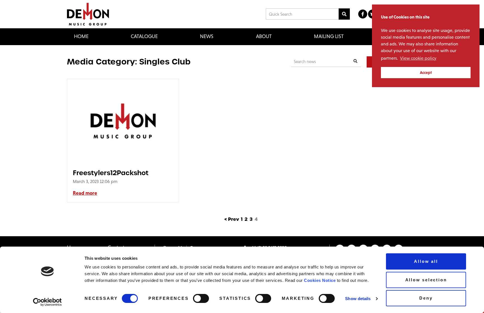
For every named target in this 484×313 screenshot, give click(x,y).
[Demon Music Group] (88, 14)
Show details (358, 298)
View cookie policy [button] (418, 58)
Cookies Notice (320, 280)
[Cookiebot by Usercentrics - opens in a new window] (47, 302)
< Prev (231, 219)
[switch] (201, 298)
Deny (425, 298)
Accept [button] (426, 72)
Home (81, 36)
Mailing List (329, 36)
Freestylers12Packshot (110, 172)
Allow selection (426, 279)
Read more (85, 193)
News (206, 36)
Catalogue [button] (144, 36)
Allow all (426, 261)
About (264, 36)
